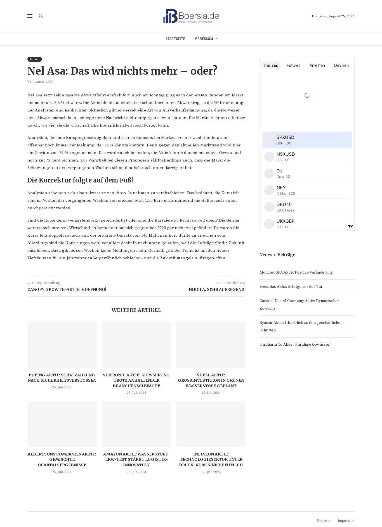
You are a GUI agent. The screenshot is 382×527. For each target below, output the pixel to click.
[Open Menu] (29, 15)
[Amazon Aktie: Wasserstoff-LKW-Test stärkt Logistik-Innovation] (136, 424)
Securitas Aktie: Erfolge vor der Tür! (291, 286)
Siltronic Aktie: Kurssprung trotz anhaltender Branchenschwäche (136, 380)
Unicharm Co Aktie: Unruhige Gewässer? (295, 344)
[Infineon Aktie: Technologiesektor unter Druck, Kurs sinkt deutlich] (211, 424)
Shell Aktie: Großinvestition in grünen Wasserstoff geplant (211, 380)
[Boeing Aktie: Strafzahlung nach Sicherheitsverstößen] (61, 344)
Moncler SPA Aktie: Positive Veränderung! (297, 272)
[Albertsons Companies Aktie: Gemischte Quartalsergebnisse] (61, 424)
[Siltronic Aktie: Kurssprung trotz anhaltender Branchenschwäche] (136, 344)
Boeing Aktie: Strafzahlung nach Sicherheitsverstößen (62, 377)
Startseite (175, 38)
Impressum (203, 38)
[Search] (41, 16)
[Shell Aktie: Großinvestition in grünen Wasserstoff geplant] (211, 344)
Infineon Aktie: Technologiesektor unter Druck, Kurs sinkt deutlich (211, 459)
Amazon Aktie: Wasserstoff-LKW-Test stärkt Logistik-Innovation (136, 459)
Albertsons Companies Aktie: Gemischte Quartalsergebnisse (62, 459)
